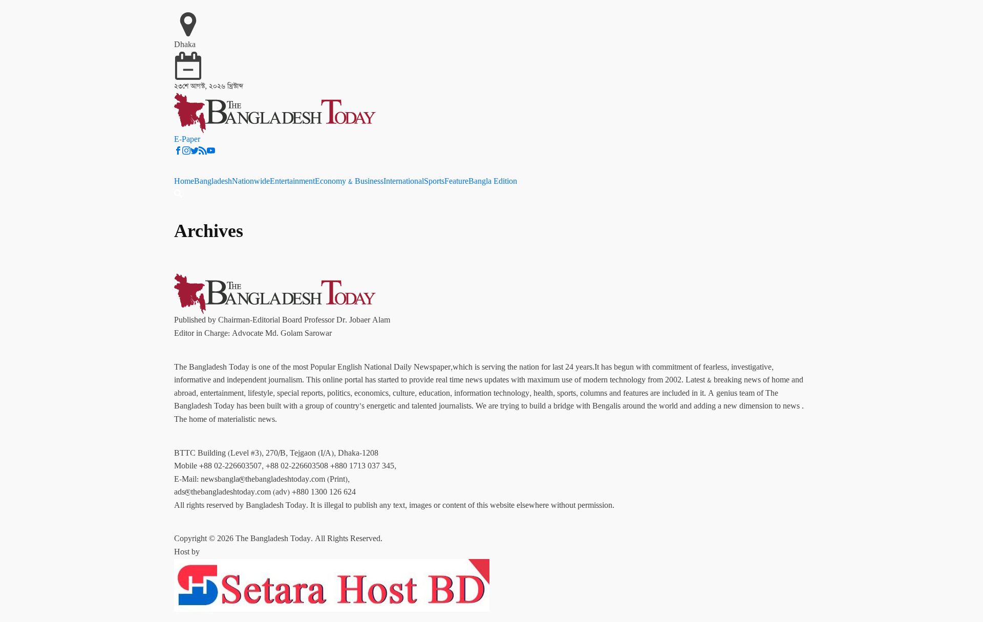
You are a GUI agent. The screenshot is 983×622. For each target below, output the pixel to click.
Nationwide (251, 181)
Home (184, 181)
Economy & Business (349, 181)
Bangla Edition (492, 181)
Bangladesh (213, 181)
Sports (434, 181)
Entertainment (292, 181)
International (403, 181)
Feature (456, 181)
